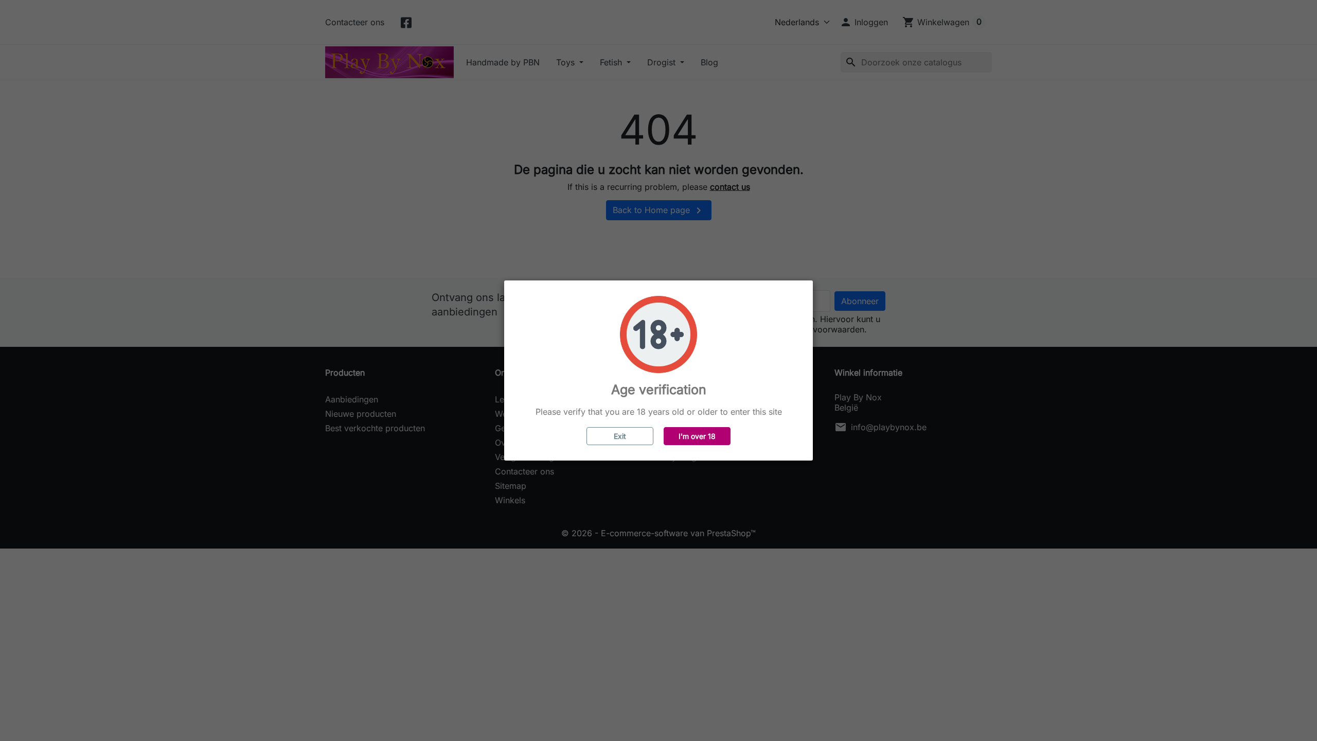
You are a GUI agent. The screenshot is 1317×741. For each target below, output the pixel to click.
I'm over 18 (697, 436)
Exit (620, 436)
